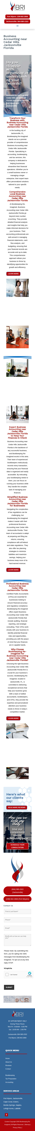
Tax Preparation (10, 1079)
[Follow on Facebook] (6, 1114)
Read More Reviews (16, 807)
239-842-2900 (21, 1038)
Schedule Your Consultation (17, 846)
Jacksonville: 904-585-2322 (17, 21)
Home (7, 1058)
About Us (8, 1062)
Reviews (8, 1065)
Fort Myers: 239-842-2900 (17, 17)
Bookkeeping (10, 1075)
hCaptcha (8, 968)
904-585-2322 (22, 1034)
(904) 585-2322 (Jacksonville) (18, 890)
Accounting (9, 1082)
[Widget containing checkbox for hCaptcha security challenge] (18, 974)
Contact (8, 1069)
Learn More (13, 274)
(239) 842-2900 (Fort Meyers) (17, 899)
